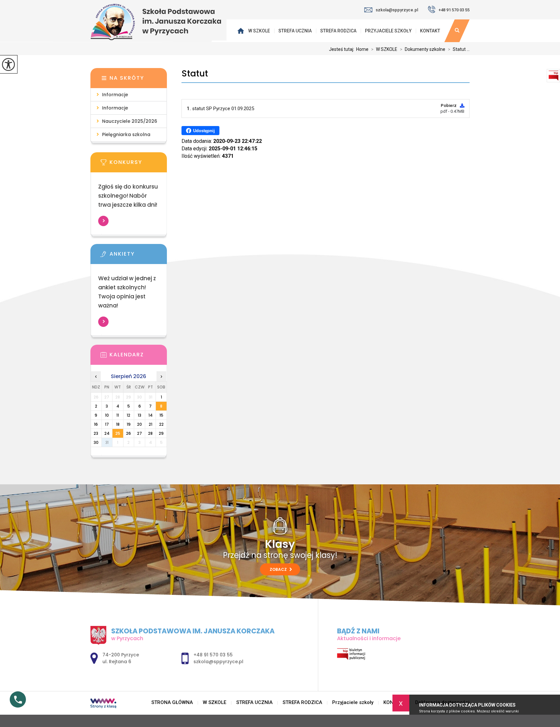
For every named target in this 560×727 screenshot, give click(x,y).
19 (129, 424)
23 (96, 433)
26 (128, 433)
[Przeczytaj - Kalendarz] (138, 357)
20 (139, 424)
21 (150, 424)
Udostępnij (204, 130)
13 (139, 415)
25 (117, 433)
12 (128, 415)
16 (96, 424)
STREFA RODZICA (338, 30)
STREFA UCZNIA (295, 30)
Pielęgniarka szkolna (126, 134)
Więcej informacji (103, 221)
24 (107, 433)
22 (161, 424)
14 (150, 415)
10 (107, 415)
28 (150, 433)
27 (139, 433)
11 (117, 415)
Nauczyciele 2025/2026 (129, 121)
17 (107, 424)
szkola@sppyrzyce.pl (397, 9)
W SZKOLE (259, 30)
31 (107, 442)
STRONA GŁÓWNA (241, 30)
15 (161, 415)
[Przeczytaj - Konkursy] (138, 164)
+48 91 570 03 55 (454, 9)
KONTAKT (430, 30)
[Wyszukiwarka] (457, 30)
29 (161, 433)
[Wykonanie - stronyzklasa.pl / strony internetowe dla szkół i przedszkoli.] (103, 704)
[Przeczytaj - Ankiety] (138, 256)
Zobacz (279, 569)
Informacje (115, 94)
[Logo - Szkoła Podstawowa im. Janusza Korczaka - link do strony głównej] (158, 21)
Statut (194, 73)
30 (96, 442)
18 (118, 424)
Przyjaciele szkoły (388, 30)
